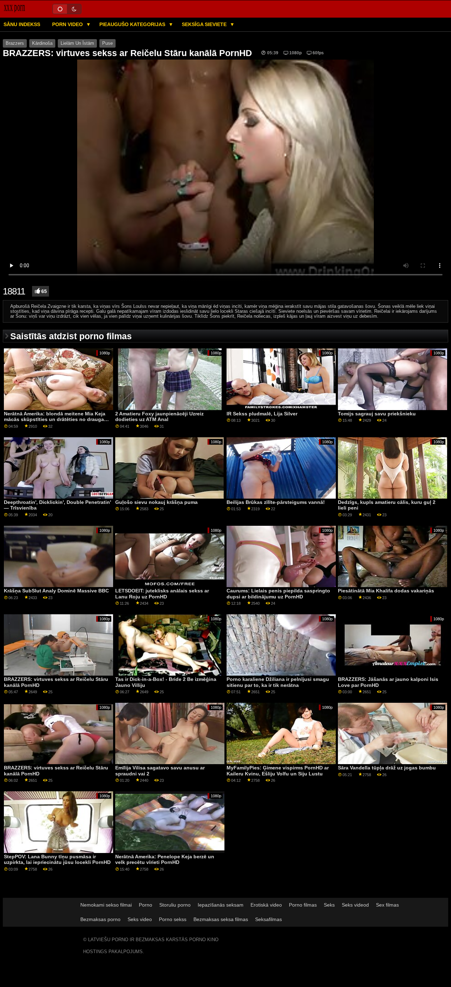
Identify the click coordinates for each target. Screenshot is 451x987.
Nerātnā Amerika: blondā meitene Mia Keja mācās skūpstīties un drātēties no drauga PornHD (54, 419)
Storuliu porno (175, 905)
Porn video (68, 24)
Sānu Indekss (22, 24)
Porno (145, 905)
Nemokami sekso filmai (106, 905)
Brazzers (15, 43)
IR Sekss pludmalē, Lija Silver (262, 413)
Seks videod (355, 905)
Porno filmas (303, 905)
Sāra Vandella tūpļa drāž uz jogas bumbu (387, 767)
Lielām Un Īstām (77, 43)
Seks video (140, 919)
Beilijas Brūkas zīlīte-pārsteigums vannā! (276, 502)
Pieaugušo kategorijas (133, 24)
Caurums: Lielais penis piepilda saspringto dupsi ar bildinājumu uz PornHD (278, 593)
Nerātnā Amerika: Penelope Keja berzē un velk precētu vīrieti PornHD (164, 859)
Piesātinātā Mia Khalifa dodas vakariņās (386, 590)
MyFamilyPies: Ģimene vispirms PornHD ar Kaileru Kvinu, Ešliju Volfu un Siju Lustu (278, 770)
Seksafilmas (268, 919)
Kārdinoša (42, 43)
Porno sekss (172, 919)
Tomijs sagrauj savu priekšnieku (377, 413)
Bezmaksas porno (100, 919)
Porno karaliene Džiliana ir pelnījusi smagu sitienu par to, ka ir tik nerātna (278, 682)
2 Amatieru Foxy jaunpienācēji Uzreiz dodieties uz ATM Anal (159, 416)
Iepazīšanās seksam (220, 905)
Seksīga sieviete (205, 24)
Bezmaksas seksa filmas (220, 919)
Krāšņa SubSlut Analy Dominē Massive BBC (56, 590)
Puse (107, 43)
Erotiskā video (266, 905)
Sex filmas (387, 905)
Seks (329, 905)
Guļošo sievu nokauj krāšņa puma (156, 502)
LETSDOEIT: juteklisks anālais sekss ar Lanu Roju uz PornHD (162, 593)
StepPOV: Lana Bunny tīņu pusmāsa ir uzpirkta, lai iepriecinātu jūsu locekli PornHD (57, 859)
